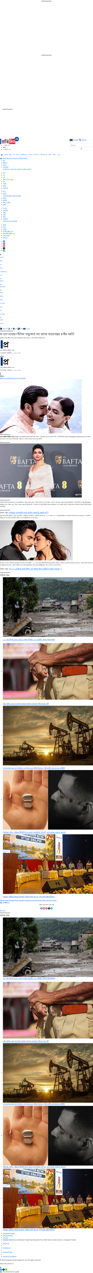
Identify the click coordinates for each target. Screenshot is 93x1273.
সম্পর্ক (11, 169)
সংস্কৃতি (14, 196)
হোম (4, 161)
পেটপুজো (19, 169)
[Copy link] (3, 356)
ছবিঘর (49, 155)
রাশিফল (54, 155)
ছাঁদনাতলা (5, 238)
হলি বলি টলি (5, 196)
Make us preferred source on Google (13, 378)
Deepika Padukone (25, 900)
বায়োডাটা (5, 200)
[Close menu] (0, 254)
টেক (22, 169)
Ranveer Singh (52, 900)
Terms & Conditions (9, 1256)
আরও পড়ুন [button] (2, 911)
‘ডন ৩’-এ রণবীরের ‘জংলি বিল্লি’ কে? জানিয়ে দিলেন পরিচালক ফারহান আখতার (34, 568)
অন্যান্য (12, 179)
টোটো (25, 169)
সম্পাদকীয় (5, 219)
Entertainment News (39, 900)
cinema (5, 1238)
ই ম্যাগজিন (5, 210)
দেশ (14, 155)
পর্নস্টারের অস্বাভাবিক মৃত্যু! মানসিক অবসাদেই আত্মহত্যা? (28, 512)
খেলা (30, 155)
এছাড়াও (2, 324)
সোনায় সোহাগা (6, 236)
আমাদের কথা (6, 221)
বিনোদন (36, 155)
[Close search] (70, 142)
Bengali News (14, 900)
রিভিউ (10, 196)
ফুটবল (8, 179)
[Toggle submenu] (0, 278)
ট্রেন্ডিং (4, 212)
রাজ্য (10, 155)
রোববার (4, 225)
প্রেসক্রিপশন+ (23, 155)
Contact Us (6, 1248)
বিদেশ (17, 155)
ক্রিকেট (4, 179)
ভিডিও (4, 217)
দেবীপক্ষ (5, 229)
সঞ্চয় (59, 155)
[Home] (9, 140)
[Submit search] (81, 148)
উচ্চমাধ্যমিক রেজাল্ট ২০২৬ (9, 233)
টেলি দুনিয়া (18, 196)
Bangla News (4, 900)
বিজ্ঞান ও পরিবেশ (6, 202)
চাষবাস (4, 205)
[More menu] (91, 154)
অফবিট (4, 184)
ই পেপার (5, 208)
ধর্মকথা (4, 186)
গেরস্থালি (28, 169)
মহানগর (6, 155)
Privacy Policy (7, 1252)
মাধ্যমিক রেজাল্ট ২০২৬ (8, 231)
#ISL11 (5, 163)
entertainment (8, 1236)
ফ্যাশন (15, 169)
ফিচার (4, 227)
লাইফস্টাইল (43, 155)
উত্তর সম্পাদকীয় (13, 221)
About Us (6, 1243)
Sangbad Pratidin (9, 1233)
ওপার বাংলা (5, 188)
